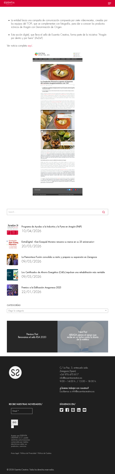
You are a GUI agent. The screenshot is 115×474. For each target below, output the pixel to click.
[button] (109, 3)
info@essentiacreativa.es (71, 377)
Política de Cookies (44, 453)
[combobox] (57, 311)
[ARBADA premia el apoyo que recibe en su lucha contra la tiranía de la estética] (83, 336)
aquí (30, 45)
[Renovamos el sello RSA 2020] (32, 336)
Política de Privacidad (28, 453)
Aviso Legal (15, 453)
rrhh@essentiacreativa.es (83, 391)
